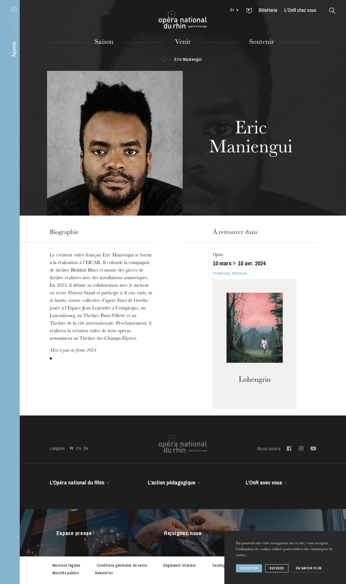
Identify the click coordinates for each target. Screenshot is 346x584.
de (86, 448)
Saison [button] (104, 42)
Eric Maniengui (188, 59)
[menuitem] (233, 10)
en (78, 448)
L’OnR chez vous (300, 10)
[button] (249, 11)
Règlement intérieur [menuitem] (179, 565)
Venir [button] (183, 42)
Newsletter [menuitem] (104, 572)
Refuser (277, 568)
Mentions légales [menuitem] (66, 565)
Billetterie (268, 10)
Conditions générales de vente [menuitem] (122, 565)
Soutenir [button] (261, 42)
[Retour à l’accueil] (183, 20)
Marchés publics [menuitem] (65, 572)
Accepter (249, 568)
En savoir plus (309, 568)
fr (232, 10)
